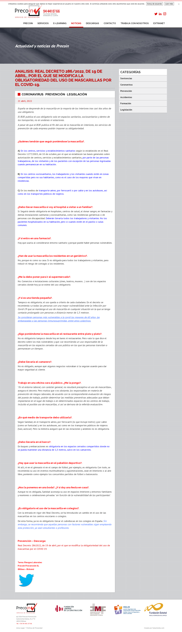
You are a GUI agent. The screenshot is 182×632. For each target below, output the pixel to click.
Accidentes (126, 97)
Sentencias (126, 78)
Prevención (55, 94)
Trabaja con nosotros (135, 23)
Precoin (28, 23)
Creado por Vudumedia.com (154, 628)
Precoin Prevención (37, 12)
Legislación (77, 94)
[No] (178, 4)
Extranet (159, 23)
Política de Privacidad (34, 628)
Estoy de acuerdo (154, 4)
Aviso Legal (20, 628)
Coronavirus (32, 94)
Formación (125, 103)
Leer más (169, 4)
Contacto (110, 23)
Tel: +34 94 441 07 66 (24, 624)
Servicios (43, 23)
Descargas (92, 23)
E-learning (59, 23)
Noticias (76, 23)
